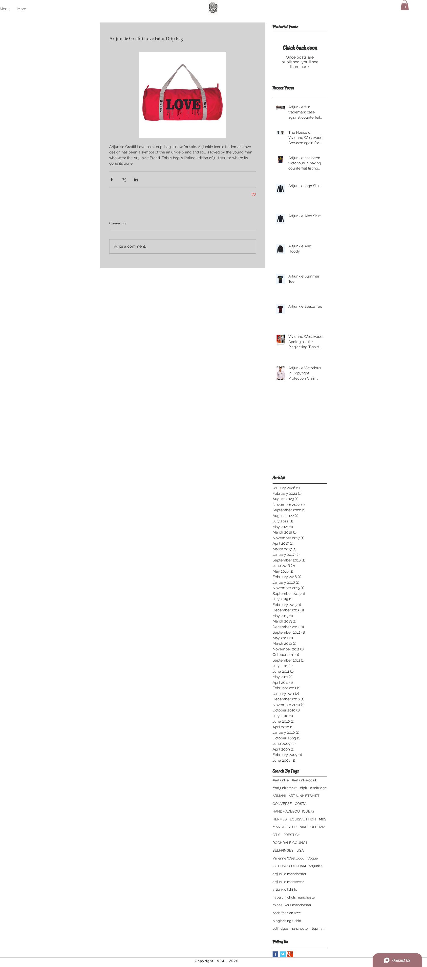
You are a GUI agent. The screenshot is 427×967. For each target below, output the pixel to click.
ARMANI (279, 796)
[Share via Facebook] (111, 179)
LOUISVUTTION (303, 819)
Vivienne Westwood (288, 858)
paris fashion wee (287, 913)
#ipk (303, 788)
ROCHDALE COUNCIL (290, 843)
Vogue (312, 858)
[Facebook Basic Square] (275, 954)
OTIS (276, 835)
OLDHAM (317, 827)
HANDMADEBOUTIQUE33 (293, 811)
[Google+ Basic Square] (290, 954)
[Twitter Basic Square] (283, 954)
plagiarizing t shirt (287, 921)
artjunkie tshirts (285, 889)
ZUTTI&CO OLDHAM (289, 866)
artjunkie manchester (289, 874)
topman (318, 928)
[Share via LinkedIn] (135, 179)
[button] (405, 5)
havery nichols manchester (294, 897)
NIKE (303, 827)
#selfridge (318, 788)
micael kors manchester (292, 905)
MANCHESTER (285, 827)
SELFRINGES (283, 850)
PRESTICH (291, 835)
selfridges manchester (291, 928)
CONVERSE (282, 804)
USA (300, 850)
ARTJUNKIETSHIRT (304, 796)
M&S (322, 819)
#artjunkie (281, 780)
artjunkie (315, 866)
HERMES (280, 819)
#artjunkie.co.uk (304, 780)
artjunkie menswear (288, 882)
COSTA (300, 804)
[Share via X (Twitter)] (123, 179)
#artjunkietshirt (285, 788)
